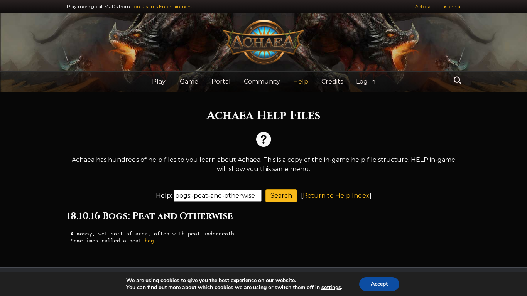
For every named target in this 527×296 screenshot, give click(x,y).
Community (262, 81)
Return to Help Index (336, 195)
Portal (221, 81)
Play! (159, 81)
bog (149, 241)
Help (300, 81)
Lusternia (449, 6)
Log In (365, 81)
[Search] (455, 80)
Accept (379, 284)
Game (189, 81)
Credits (332, 81)
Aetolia (423, 6)
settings (331, 287)
